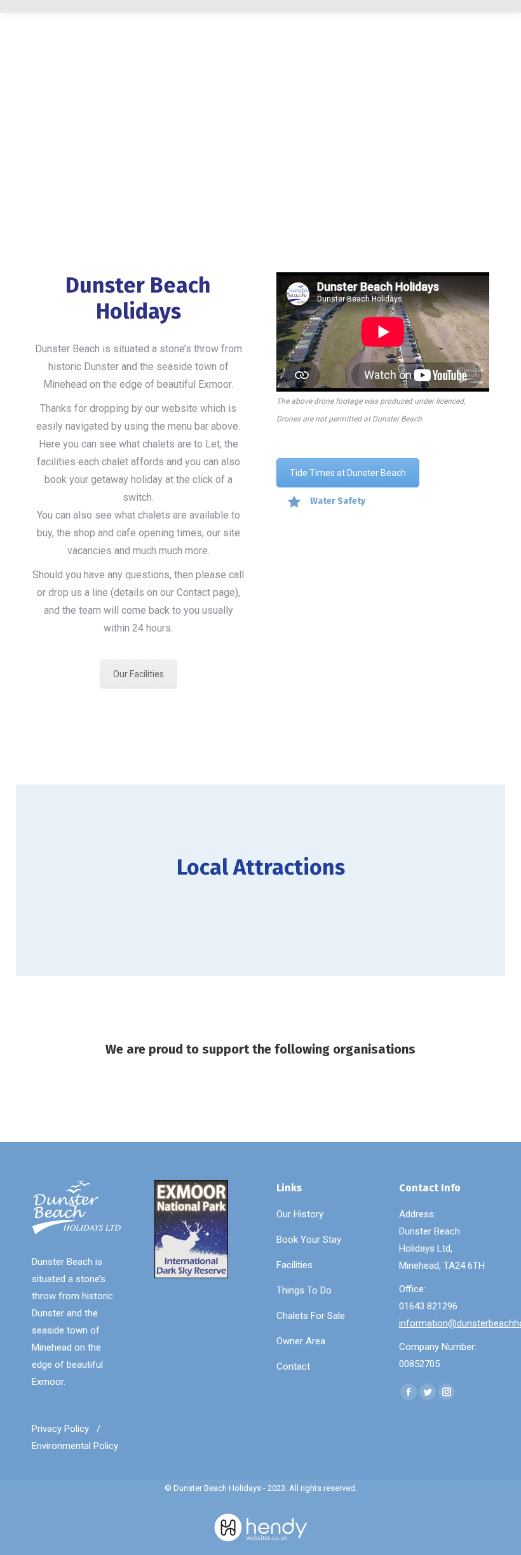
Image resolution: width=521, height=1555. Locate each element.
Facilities (294, 1265)
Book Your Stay (308, 1239)
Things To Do (304, 1290)
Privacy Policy (60, 1429)
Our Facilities (138, 674)
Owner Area (300, 1341)
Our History (299, 1214)
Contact (293, 1366)
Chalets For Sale (310, 1315)
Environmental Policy (75, 1446)
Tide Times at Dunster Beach (348, 473)
